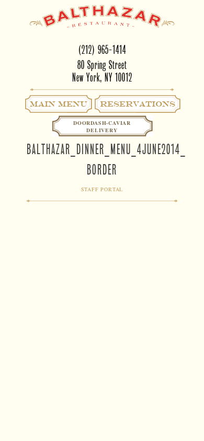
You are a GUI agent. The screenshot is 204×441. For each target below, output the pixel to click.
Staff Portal (102, 189)
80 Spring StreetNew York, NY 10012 (102, 71)
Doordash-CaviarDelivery (102, 126)
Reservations (137, 104)
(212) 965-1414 (102, 49)
